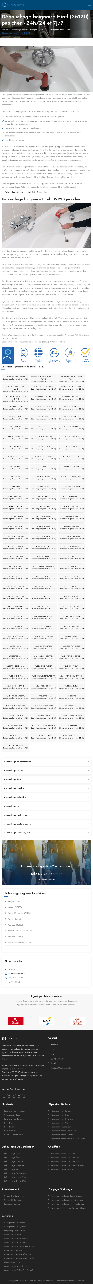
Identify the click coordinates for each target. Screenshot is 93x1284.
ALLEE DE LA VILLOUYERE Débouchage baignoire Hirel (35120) (71, 607)
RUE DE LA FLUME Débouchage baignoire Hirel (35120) (15, 428)
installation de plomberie (15, 1111)
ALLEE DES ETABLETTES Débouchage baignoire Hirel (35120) (43, 647)
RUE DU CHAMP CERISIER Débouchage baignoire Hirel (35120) (43, 507)
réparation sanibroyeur (61, 1126)
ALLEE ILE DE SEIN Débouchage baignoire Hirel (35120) (71, 577)
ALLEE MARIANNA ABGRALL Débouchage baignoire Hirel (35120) (15, 697)
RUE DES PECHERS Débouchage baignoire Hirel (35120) (15, 617)
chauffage (54, 1147)
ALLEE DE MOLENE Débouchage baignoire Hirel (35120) (43, 527)
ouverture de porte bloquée (16, 1238)
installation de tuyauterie (15, 1119)
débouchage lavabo (13, 770)
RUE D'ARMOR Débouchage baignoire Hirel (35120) (71, 567)
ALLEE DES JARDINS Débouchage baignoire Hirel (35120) (71, 587)
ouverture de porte (12, 1234)
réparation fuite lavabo (61, 1111)
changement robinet (13, 1115)
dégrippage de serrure (14, 1230)
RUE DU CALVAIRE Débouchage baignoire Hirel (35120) (15, 468)
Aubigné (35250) (15, 936)
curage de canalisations (14, 1196)
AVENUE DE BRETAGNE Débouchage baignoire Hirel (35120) (15, 557)
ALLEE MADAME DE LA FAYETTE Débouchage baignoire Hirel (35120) (71, 677)
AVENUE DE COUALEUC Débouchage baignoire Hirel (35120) (43, 587)
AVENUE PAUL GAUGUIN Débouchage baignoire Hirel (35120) (71, 617)
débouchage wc (11, 806)
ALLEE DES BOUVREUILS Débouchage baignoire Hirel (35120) (43, 408)
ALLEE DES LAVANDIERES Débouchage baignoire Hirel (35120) (71, 647)
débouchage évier (13, 779)
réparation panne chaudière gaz (65, 1157)
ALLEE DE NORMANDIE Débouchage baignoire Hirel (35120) (71, 547)
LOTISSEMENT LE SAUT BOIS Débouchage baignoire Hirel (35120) (71, 388)
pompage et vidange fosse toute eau (67, 1204)
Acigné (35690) (15, 901)
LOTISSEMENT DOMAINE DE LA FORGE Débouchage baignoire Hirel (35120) (71, 379)
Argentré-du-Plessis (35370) (20, 930)
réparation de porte (13, 1250)
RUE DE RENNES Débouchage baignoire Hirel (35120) (71, 448)
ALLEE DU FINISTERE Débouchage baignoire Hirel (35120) (43, 577)
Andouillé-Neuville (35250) (19, 913)
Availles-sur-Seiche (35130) (19, 942)
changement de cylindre (15, 1226)
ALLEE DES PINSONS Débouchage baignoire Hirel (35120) (15, 448)
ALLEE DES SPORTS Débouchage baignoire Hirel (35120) (71, 517)
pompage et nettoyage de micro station (68, 1208)
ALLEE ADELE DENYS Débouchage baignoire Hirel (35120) (43, 687)
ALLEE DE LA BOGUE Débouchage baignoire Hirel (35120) (43, 537)
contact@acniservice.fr (61, 1068)
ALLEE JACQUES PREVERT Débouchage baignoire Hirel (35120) (71, 488)
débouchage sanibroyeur (16, 815)
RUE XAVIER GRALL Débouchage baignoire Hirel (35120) (71, 707)
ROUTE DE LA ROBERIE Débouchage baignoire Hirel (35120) (71, 627)
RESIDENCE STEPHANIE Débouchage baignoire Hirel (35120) (43, 398)
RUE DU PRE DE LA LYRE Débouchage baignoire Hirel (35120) (43, 448)
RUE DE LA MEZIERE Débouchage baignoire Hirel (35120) (71, 507)
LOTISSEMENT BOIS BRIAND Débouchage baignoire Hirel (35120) (15, 378)
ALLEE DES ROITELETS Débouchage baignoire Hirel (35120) (15, 458)
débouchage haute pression (17, 823)
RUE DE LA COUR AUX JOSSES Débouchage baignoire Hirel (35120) (71, 478)
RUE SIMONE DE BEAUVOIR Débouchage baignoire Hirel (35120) (15, 707)
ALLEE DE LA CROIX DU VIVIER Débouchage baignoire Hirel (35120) (71, 717)
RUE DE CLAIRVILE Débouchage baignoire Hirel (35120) (15, 737)
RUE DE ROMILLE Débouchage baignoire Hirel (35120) (15, 488)
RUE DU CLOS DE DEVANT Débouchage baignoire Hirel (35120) (43, 617)
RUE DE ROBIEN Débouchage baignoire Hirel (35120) (43, 488)
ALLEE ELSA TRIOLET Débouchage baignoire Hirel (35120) (71, 667)
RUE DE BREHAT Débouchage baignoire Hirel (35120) (43, 498)
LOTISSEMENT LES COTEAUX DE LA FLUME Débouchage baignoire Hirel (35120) (43, 379)
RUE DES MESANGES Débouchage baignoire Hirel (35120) (15, 438)
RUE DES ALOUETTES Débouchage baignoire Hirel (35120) (71, 408)
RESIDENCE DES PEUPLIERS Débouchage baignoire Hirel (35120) (43, 388)
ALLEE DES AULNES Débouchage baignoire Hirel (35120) (43, 717)
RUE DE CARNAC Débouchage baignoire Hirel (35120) (15, 647)
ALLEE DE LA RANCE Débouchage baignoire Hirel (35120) (15, 567)
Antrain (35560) (15, 919)
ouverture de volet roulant (16, 1266)
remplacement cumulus (14, 1134)
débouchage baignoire (15, 797)
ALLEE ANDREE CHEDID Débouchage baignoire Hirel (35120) (71, 737)
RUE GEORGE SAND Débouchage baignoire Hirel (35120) (15, 657)
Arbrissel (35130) (15, 925)
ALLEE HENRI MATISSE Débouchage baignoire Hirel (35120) (15, 627)
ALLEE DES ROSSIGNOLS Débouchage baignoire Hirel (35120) (43, 458)
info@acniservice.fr (47, 879)
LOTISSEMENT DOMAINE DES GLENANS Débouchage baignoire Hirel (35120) (15, 399)
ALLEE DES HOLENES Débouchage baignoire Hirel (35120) (43, 517)
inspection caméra (12, 1204)
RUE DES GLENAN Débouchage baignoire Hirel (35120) (71, 637)
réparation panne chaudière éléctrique (68, 1165)
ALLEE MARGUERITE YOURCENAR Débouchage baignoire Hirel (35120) (43, 677)
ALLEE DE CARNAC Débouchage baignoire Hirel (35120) (43, 557)
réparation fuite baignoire (62, 1119)
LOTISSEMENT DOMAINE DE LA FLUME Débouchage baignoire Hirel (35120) (15, 389)
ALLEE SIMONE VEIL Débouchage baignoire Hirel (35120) (15, 677)
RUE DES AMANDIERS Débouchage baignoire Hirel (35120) (15, 637)
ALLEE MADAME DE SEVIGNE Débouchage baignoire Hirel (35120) (71, 657)
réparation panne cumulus (62, 1134)
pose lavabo (9, 1126)
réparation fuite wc (59, 1122)
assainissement (10, 1189)
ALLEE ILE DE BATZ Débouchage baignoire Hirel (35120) (15, 577)
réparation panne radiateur (63, 1169)
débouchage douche (14, 788)
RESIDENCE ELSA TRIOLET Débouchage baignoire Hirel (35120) (71, 398)
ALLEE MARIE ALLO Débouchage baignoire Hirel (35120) (71, 687)
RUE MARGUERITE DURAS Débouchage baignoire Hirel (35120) (43, 697)
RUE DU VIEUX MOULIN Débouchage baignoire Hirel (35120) (71, 458)
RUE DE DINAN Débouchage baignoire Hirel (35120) (15, 478)
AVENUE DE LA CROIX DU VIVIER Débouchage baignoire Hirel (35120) (43, 727)
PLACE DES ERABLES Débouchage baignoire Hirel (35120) (43, 418)
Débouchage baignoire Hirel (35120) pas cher (26, 192)
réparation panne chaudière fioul (65, 1161)
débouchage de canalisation (17, 761)
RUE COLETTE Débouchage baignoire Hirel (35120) (71, 697)
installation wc (10, 1130)
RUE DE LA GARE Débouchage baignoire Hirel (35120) (43, 468)
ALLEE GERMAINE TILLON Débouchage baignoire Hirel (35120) (43, 737)
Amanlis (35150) (15, 907)
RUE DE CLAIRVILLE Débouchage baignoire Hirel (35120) (71, 727)
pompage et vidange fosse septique (67, 1200)
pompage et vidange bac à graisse (66, 1196)
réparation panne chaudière (63, 1153)
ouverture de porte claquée (16, 1242)
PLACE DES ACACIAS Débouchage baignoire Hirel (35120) (15, 408)
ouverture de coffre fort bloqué (18, 1270)
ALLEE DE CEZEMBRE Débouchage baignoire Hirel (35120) (15, 517)
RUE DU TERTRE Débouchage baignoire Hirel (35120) (43, 607)
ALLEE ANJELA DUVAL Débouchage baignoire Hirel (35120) (15, 747)
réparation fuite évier (60, 1115)
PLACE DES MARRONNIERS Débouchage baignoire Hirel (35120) (71, 428)
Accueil (5, 29)
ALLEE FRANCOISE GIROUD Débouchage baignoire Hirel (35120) (43, 707)
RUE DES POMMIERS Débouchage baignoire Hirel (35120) (71, 597)
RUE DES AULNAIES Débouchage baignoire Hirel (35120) (15, 418)
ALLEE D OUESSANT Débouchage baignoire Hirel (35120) (15, 507)
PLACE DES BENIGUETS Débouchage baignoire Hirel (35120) (71, 498)
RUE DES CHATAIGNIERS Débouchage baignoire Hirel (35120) (71, 537)
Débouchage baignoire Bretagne (24, 29)
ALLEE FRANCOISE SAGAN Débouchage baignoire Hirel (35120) (15, 667)
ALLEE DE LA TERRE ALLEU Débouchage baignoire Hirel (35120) (15, 537)
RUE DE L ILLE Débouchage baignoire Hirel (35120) (71, 557)
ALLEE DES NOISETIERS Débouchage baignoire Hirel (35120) (15, 597)
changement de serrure (14, 1222)
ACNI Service (30, 1280)
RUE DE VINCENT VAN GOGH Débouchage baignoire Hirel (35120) (43, 567)
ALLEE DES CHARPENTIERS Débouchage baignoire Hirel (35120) (43, 637)
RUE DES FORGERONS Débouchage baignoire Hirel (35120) (15, 527)
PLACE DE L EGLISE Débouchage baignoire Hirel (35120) (43, 478)
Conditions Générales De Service (70, 1280)
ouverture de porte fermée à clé (19, 1246)
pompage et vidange (60, 1189)
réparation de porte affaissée (17, 1254)
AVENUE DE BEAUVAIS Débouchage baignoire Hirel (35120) (71, 468)
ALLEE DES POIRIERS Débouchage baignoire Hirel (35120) (43, 597)
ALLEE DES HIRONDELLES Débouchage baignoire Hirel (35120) (43, 438)
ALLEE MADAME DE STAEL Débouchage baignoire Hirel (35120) (43, 657)
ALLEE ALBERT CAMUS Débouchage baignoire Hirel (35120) (15, 498)
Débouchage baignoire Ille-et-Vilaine (55, 29)
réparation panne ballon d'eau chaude (68, 1138)
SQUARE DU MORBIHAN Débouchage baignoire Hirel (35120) (15, 727)
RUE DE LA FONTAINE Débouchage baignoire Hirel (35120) (15, 547)
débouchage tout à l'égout (17, 832)
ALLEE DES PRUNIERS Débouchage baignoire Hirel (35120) (15, 607)
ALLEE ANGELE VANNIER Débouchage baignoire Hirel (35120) (43, 667)
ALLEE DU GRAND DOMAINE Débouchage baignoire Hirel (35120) (15, 587)
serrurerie (7, 1216)
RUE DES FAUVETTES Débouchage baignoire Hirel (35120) (71, 418)
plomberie (7, 1104)
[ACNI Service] (13, 4)
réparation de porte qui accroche (19, 1258)
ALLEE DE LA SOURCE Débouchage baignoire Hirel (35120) (43, 547)
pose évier (8, 1122)
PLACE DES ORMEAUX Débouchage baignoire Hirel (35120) (71, 438)
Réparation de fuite (59, 1104)
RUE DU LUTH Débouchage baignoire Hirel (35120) (43, 428)
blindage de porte (12, 1262)
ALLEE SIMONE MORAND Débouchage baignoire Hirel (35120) (15, 687)
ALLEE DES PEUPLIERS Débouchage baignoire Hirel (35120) (71, 527)
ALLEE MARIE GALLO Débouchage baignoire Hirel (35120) (15, 717)
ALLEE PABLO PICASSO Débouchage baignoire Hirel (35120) (43, 627)
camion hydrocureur (13, 1200)
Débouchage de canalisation (18, 1147)
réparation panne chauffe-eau (64, 1130)
